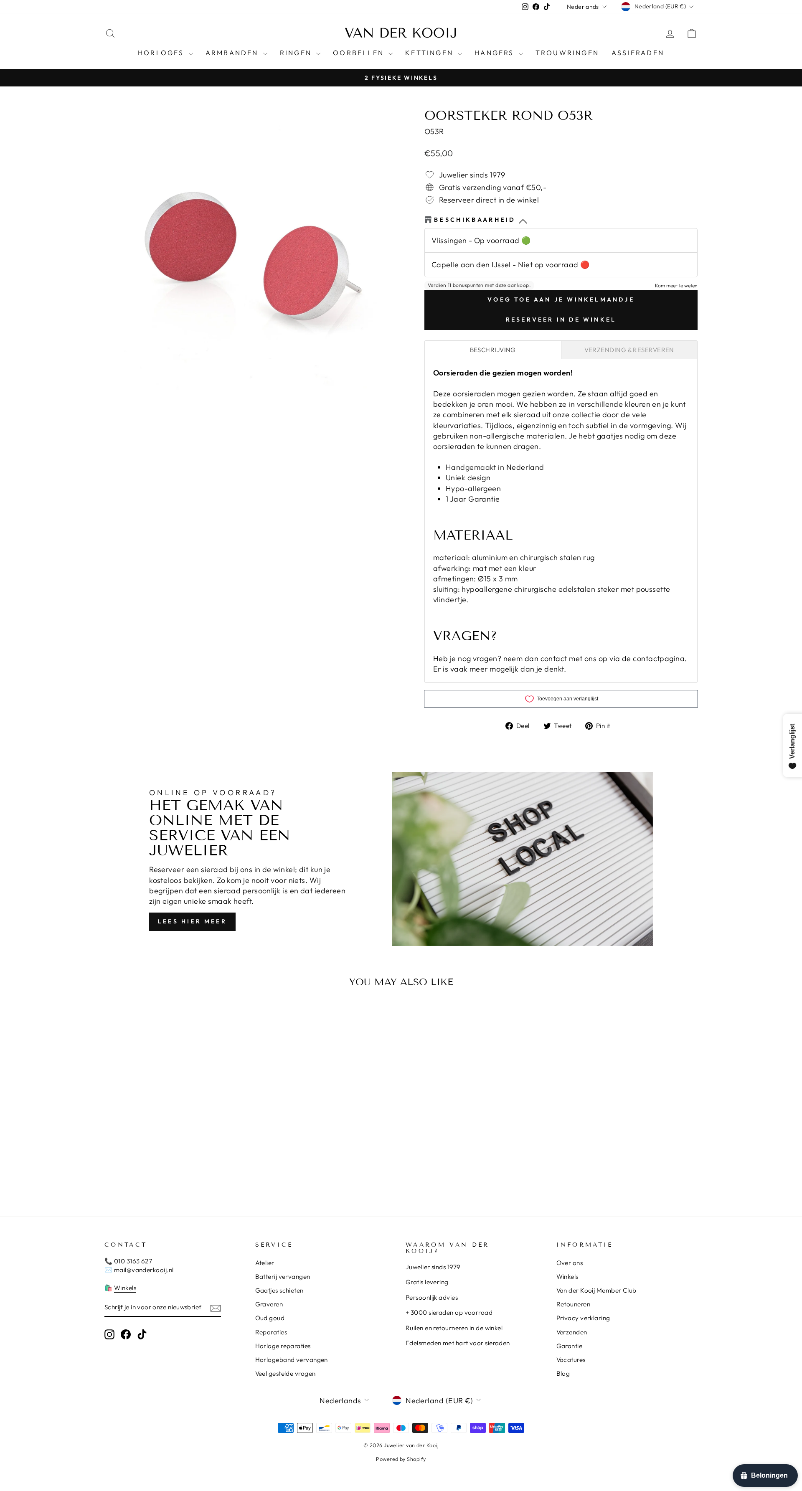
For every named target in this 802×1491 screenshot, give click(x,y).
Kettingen (430, 52)
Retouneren (573, 1304)
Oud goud (270, 1318)
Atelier (264, 1263)
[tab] (492, 349)
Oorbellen (359, 52)
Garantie (569, 1346)
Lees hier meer (192, 921)
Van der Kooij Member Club (596, 1290)
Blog (563, 1373)
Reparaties (271, 1332)
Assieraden (638, 52)
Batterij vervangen (282, 1277)
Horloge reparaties (283, 1346)
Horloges (162, 52)
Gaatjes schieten (279, 1290)
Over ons (569, 1263)
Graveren (269, 1304)
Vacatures (571, 1360)
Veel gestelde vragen (285, 1373)
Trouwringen (567, 52)
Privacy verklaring (583, 1318)
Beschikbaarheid (475, 219)
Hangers (496, 52)
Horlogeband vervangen (291, 1360)
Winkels (125, 1288)
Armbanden (233, 52)
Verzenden (571, 1332)
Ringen (297, 52)
